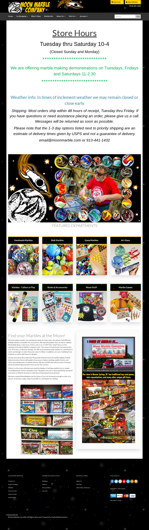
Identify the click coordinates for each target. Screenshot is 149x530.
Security (44, 491)
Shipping (44, 481)
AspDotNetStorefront (59, 517)
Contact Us (11, 481)
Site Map (78, 484)
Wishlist (10, 488)
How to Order (12, 494)
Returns (44, 484)
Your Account (12, 491)
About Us (79, 481)
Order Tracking (13, 484)
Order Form (12, 497)
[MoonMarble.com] (29, 7)
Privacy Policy (46, 488)
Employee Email (12, 515)
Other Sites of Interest (83, 488)
